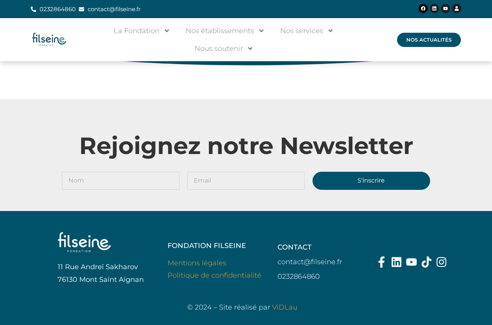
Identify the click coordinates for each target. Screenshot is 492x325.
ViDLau (285, 307)
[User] (456, 8)
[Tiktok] (426, 262)
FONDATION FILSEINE (207, 245)
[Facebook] (423, 8)
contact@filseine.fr (310, 262)
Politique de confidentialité (214, 275)
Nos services (301, 31)
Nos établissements (220, 31)
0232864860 (299, 276)
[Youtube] (445, 8)
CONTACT (295, 247)
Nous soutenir (218, 48)
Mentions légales (197, 263)
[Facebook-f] (381, 262)
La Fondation (137, 31)
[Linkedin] (434, 8)
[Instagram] (441, 262)
